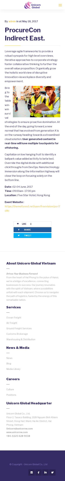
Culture (10, 389)
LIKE (26, 224)
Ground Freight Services (19, 328)
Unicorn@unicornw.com (19, 428)
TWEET (24, 235)
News (9, 358)
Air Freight (11, 323)
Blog (8, 363)
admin (12, 21)
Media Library (13, 369)
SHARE (24, 229)
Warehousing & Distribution (20, 339)
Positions (11, 395)
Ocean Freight (13, 317)
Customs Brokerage (17, 334)
